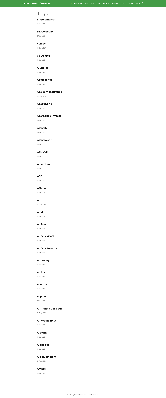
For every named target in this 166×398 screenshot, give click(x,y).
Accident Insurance (49, 91)
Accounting (44, 103)
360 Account (45, 31)
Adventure (44, 164)
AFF (39, 176)
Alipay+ (41, 296)
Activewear (44, 140)
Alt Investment (46, 356)
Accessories (44, 79)
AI (38, 200)
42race (41, 43)
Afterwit (42, 188)
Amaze (41, 368)
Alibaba (42, 284)
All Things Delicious (49, 308)
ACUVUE (42, 152)
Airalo (40, 212)
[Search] (143, 3)
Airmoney (43, 260)
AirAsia (41, 224)
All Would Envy (46, 320)
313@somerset (46, 19)
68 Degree (43, 55)
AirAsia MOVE (45, 236)
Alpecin (42, 332)
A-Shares (42, 67)
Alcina (41, 272)
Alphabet (43, 344)
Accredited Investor (49, 115)
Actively (42, 128)
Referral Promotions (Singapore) (36, 3)
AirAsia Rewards (47, 248)
